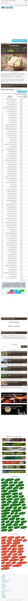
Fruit (16, 513)
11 (2, 117)
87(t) (21, 175)
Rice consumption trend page (14, 471)
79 (2, 240)
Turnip (11, 482)
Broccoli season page (14, 453)
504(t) (21, 111)
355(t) (21, 128)
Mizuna (3, 488)
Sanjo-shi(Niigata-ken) (12, 240)
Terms (3, 593)
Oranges (10, 527)
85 (2, 251)
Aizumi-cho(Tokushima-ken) (11, 102)
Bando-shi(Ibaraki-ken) (12, 115)
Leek (20, 493)
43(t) (21, 231)
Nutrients (17, 50)
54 (2, 195)
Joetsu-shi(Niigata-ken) (12, 180)
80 (2, 242)
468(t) (21, 115)
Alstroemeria (13, 546)
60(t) (21, 200)
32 (2, 155)
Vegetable (17, 479)
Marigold (8, 562)
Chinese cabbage (19, 485)
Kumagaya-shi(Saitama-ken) (11, 222)
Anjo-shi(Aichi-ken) (13, 236)
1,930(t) (20, 99)
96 (2, 271)
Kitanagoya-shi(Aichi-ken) (11, 173)
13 (2, 120)
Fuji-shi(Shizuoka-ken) (12, 153)
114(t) (21, 158)
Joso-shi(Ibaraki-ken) (12, 247)
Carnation (18, 537)
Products (17, 48)
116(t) (21, 157)
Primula (9, 554)
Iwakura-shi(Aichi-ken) (12, 113)
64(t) (21, 195)
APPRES (3, 597)
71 (2, 225)
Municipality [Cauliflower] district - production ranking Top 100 (13, 77)
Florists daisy (11, 537)
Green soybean (5, 504)
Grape (12, 521)
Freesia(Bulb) (13, 551)
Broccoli (21, 496)
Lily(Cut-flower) (16, 543)
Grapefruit (4, 516)
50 (2, 187)
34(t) (21, 267)
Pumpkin (22, 499)
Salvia (3, 562)
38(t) (21, 247)
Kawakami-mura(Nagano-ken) (11, 126)
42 (2, 173)
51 (2, 189)
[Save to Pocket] (9, 7)
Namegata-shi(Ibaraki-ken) (11, 189)
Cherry (7, 521)
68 (2, 220)
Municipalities (4, 581)
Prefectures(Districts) (6, 580)
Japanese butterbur (13, 490)
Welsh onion (4, 490)
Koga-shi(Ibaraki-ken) (12, 142)
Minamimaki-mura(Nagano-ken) (10, 128)
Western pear (4, 518)
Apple (9, 516)
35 (2, 160)
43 (2, 175)
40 (2, 169)
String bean (16, 527)
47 (2, 182)
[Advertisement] (14, 24)
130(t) (21, 149)
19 (2, 131)
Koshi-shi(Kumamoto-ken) (11, 242)
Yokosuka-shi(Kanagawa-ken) (11, 178)
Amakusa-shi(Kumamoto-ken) (11, 234)
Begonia (15, 554)
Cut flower (4, 537)
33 (2, 157)
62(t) (21, 198)
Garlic (19, 507)
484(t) (21, 113)
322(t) (21, 135)
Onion (15, 507)
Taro (3, 507)
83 (2, 247)
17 (2, 128)
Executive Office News (6, 590)
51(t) (21, 220)
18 (2, 129)
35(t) (21, 256)
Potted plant (20, 551)
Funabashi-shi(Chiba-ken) (11, 171)
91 (2, 262)
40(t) (21, 240)
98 (2, 274)
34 (2, 158)
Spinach (21, 488)
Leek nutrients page (14, 457)
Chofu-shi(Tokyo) (13, 202)
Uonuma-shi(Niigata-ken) (11, 213)
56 (2, 198)
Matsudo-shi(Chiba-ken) (12, 260)
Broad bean (4, 530)
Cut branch (4, 548)
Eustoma (9, 543)
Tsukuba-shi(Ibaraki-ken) (12, 249)
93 (2, 265)
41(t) (21, 236)
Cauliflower (19, 5)
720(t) (21, 102)
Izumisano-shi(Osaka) (12, 157)
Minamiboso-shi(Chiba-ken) (11, 218)
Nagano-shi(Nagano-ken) (11, 263)
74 (2, 231)
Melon (3, 524)
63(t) (21, 196)
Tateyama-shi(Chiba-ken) (11, 164)
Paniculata (9, 540)
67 (2, 218)
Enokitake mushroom (16, 510)
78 (2, 238)
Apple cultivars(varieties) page (14, 439)
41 (2, 171)
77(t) (21, 184)
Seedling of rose (5, 568)
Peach (22, 518)
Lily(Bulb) (14, 548)
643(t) (21, 106)
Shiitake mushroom (6, 510)
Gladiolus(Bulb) (5, 551)
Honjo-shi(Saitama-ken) (12, 117)
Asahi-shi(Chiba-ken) (12, 122)
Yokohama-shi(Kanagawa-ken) (10, 111)
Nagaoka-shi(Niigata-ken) (11, 191)
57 (2, 200)
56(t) (21, 211)
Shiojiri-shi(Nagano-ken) (12, 151)
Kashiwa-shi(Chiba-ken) (12, 216)
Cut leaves (20, 546)
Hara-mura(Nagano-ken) (12, 195)
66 (2, 216)
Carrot (15, 482)
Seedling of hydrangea (6, 565)
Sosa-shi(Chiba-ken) (12, 267)
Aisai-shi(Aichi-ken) (13, 231)
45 (2, 178)
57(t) (21, 207)
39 (2, 167)
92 (2, 263)
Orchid (20, 554)
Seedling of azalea (17, 565)
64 (2, 213)
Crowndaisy (15, 493)
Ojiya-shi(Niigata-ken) (12, 120)
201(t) (21, 142)
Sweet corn (4, 527)
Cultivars (4, 52)
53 (2, 193)
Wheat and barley (9, 479)
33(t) (21, 271)
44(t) (21, 227)
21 (2, 135)
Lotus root (12, 485)
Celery (3, 496)
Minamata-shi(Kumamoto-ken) (11, 160)
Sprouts (10, 530)
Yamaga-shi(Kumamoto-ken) (11, 204)
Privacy (3, 594)
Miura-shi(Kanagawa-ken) (11, 254)
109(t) (21, 164)
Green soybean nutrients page (14, 444)
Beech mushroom (5, 513)
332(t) (21, 131)
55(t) (21, 213)
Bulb (9, 548)
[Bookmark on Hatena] (12, 7)
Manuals (3, 591)
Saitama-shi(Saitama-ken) (11, 193)
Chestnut (17, 521)
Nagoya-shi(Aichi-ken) (12, 229)
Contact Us (4, 595)
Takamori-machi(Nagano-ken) (11, 278)
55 (2, 196)
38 (2, 166)
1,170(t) (20, 100)
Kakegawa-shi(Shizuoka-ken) (11, 233)
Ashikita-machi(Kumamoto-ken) (10, 265)
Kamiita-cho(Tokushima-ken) (11, 133)
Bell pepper (15, 502)
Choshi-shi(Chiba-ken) (12, 271)
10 (2, 115)
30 (2, 151)
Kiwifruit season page (14, 466)
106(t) (21, 166)
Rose (23, 537)
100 (2, 278)
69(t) (21, 189)
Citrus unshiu (22, 513)
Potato (23, 504)
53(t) (21, 216)
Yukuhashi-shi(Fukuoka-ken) (11, 238)
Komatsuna (9, 488)
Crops (14, 5)
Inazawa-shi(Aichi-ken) (12, 211)
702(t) (21, 104)
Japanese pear (16, 516)
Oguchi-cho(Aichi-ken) (12, 220)
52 (2, 191)
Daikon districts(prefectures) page (14, 448)
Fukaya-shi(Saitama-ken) (12, 169)
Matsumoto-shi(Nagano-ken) (11, 129)
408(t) (21, 120)
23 (2, 138)
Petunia (13, 562)
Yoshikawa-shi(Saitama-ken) (11, 149)
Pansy (21, 560)
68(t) (21, 193)
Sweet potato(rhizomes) (15, 504)
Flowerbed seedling (14, 560)
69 (2, 222)
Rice (3, 479)
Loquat (17, 518)
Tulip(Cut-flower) (5, 546)
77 (2, 236)
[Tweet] (5, 7)
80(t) (21, 182)
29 (2, 149)
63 (2, 211)
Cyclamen (4, 554)
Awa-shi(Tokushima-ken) (12, 162)
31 (2, 153)
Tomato (9, 502)
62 (2, 209)
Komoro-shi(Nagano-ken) (11, 135)
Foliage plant (14, 557)
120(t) (21, 155)
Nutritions (4, 588)
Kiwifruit (21, 524)
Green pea (22, 502)
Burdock (20, 482)
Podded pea (23, 527)
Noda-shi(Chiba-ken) (12, 187)
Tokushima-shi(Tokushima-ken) (10, 99)
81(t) (21, 180)
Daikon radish (5, 482)
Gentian (3, 540)
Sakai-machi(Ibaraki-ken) (12, 104)
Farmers (11, 48)
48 (2, 184)
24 (2, 140)
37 (2, 164)
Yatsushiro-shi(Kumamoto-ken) (11, 106)
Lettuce (3, 499)
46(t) (21, 225)
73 (2, 229)
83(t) (21, 178)
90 (2, 260)
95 (2, 269)
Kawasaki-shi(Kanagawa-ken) (11, 158)
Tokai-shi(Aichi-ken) (12, 140)
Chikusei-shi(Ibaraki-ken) (12, 207)
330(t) (21, 133)
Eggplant (4, 502)
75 (2, 233)
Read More (24, 389)
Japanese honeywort (6, 493)
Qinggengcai (9, 499)
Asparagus (9, 496)
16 (2, 126)
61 (2, 207)
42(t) (21, 233)
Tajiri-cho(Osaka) (13, 184)
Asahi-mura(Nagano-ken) (11, 196)
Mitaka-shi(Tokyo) (13, 146)
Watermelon (9, 524)
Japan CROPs (4, 2)
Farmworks (4, 585)
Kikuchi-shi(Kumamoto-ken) (11, 182)
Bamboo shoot (5, 485)
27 (2, 146)
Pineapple (16, 524)
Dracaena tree (5, 560)
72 (2, 227)
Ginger (24, 507)
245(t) (21, 140)
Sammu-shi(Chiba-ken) (12, 269)
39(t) (21, 245)
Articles (23, 48)
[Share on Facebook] (3, 7)
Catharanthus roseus (21, 562)
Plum (3, 521)
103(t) (21, 167)
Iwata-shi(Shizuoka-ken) (12, 166)
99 (2, 276)
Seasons (24, 50)
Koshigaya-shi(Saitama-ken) (11, 225)
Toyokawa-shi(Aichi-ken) (12, 175)
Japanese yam (9, 507)
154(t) (21, 146)
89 (2, 258)
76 (2, 234)
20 (2, 133)
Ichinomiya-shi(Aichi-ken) (11, 198)
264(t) (21, 138)
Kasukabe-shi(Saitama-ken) (11, 245)
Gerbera (3, 543)
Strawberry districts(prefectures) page (14, 462)
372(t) (21, 122)
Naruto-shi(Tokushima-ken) (11, 209)
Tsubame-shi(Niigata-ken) (11, 262)
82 (2, 245)
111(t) (21, 162)
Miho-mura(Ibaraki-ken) (12, 251)
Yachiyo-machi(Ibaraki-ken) (11, 167)
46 (2, 180)
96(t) (21, 169)
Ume (12, 513)
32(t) (21, 274)
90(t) (21, 171)
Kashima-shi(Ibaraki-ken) (12, 227)
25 (2, 142)
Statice (24, 540)
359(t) (21, 126)
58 (2, 202)
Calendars (4, 586)
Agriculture (4, 48)
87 (2, 254)
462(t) (21, 117)
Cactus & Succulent (6, 557)
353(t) (21, 129)
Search (24, 346)
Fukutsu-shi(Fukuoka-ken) (11, 100)
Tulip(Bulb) (20, 548)
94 (2, 267)
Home (11, 5)
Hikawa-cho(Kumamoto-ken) (11, 155)
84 (2, 249)
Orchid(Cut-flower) (17, 540)
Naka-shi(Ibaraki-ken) (12, 256)
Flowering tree (22, 557)
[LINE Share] (7, 7)
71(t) (21, 187)
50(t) (21, 222)
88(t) (21, 173)
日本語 (26, 0)
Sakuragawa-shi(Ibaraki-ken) (11, 200)
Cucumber (16, 499)
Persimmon (12, 518)
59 (2, 204)
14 (2, 122)
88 (2, 256)
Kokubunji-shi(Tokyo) (12, 274)
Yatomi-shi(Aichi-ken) (12, 138)
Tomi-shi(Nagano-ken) (12, 276)
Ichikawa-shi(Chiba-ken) (12, 258)
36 (2, 162)
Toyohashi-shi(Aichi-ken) (12, 131)
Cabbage (16, 488)
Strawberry (23, 521)
